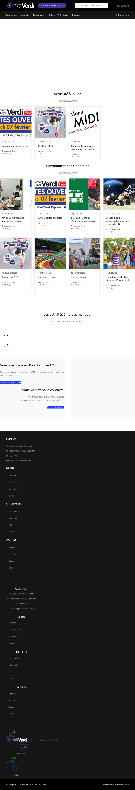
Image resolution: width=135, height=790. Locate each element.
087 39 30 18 (11, 456)
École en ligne (14, 511)
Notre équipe (14, 482)
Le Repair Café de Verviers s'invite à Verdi (83, 219)
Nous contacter (55, 407)
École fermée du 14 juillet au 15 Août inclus (118, 279)
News (65, 15)
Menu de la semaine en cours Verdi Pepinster (83, 147)
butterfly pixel (123, 784)
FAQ (59, 15)
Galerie (52, 15)
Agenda (11, 547)
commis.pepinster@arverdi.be (18, 460)
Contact (76, 15)
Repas (11, 496)
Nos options (13, 489)
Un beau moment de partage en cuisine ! (13, 219)
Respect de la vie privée (46, 739)
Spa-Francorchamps (47, 277)
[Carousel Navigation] (67, 337)
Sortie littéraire (79, 277)
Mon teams (13, 518)
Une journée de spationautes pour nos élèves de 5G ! (117, 221)
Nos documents (8, 382)
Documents (38, 15)
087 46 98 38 (123, 5)
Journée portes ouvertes (15, 146)
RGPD (11, 531)
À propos (12, 475)
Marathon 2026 (45, 146)
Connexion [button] (123, 15)
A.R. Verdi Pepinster (51, 5)
